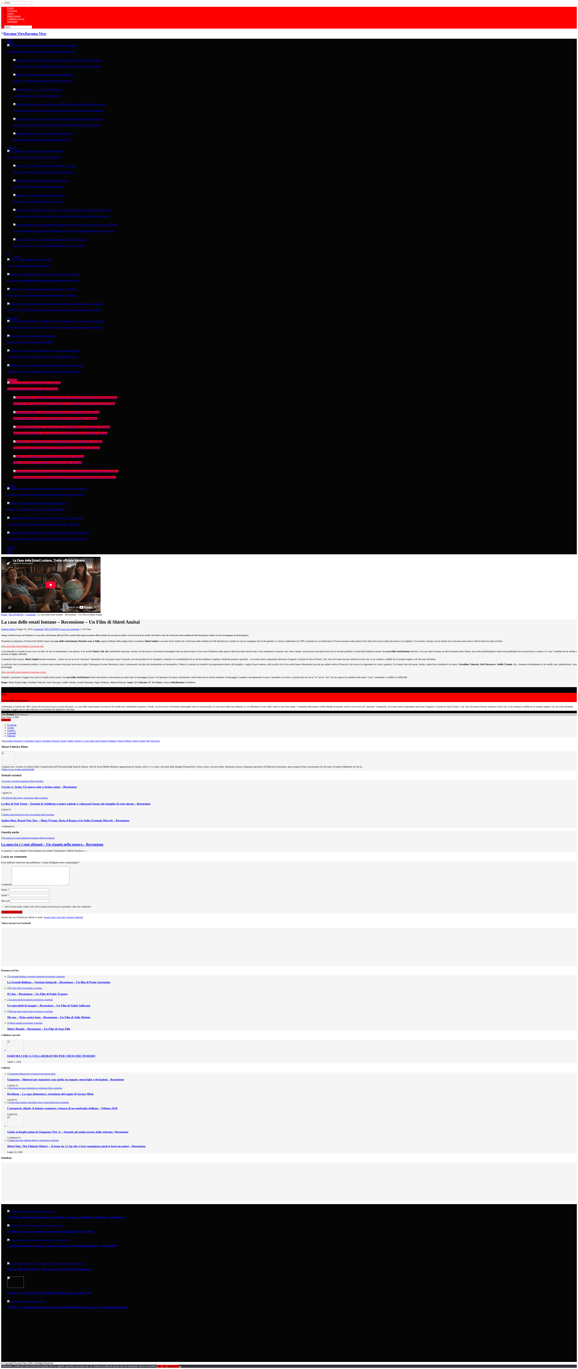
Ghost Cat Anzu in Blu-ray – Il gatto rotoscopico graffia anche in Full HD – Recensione (48, 245)
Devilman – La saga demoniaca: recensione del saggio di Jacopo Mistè (35, 509)
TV (8, 254)
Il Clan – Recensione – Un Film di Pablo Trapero (37, 994)
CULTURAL (11, 486)
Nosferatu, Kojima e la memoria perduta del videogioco (30, 342)
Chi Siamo (12, 10)
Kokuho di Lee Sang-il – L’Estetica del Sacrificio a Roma (36, 95)
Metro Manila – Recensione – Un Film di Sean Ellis (38, 1028)
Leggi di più (173, 1366)
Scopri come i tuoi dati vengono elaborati (63, 917)
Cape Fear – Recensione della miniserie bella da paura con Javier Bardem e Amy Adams (42, 280)
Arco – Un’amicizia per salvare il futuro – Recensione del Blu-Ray (34, 157)
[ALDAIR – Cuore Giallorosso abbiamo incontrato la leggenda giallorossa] (43, 74)
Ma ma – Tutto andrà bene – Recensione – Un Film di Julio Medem (48, 1017)
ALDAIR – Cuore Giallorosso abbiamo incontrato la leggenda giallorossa (42, 81)
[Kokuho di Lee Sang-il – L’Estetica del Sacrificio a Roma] (37, 89)
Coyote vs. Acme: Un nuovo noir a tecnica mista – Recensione (32, 389)
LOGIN (9, 553)
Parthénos (112, 741)
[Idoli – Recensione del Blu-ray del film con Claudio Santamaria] (40, 180)
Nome (5, 889)
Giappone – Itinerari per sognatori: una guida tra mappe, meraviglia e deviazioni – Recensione (45, 494)
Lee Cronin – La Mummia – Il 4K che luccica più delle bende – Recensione (43, 172)
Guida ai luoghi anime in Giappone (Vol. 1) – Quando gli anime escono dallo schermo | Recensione (47, 539)
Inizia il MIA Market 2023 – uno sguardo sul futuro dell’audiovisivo (49, 1269)
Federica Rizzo (8, 629)
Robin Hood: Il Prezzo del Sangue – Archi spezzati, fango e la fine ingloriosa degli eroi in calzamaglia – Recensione (60, 433)
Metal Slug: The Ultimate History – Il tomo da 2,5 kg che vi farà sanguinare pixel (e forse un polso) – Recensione (54, 327)
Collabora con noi (15, 19)
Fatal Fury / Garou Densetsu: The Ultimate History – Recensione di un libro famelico (42, 357)
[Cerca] (2, 3)
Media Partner (14, 16)
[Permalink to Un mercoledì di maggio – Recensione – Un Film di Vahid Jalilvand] (30, 999)
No (164, 1366)
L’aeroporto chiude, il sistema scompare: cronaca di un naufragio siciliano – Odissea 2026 (43, 524)
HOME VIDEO (12, 148)
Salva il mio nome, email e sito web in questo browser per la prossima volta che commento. (48, 906)
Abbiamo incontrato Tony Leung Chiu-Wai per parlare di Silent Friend (41, 140)
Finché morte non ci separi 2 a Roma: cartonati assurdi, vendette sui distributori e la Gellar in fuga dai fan (56, 125)
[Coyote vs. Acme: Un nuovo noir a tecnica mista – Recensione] (34, 382)
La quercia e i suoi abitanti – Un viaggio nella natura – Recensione (52, 844)
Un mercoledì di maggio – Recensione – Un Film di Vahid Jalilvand (48, 1005)
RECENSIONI (12, 380)
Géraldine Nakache (51, 741)
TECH (9, 550)
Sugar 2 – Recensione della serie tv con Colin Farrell (28, 265)
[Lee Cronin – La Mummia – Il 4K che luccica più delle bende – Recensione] (44, 166)
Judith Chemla (74, 741)
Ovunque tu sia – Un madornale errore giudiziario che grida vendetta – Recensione (41, 295)
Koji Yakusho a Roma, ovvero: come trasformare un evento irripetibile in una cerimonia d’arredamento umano (58, 110)
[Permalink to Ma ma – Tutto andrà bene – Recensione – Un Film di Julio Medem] (30, 1011)
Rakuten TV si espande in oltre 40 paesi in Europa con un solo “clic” (49, 1292)
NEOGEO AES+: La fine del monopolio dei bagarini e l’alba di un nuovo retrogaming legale (44, 371)
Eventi (10, 8)
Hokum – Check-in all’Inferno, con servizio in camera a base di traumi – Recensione (47, 462)
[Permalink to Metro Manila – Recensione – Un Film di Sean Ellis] (24, 1023)
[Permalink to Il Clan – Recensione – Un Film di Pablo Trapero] (24, 988)
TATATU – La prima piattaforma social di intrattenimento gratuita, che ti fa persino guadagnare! (67, 1307)
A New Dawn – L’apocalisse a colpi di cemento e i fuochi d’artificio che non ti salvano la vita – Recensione (56, 447)
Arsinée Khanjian (14, 741)
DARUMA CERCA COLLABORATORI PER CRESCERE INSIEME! (51, 1056)
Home (4, 614)
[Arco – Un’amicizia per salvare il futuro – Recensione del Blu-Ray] (35, 151)
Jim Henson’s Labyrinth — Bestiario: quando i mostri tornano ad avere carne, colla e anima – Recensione (56, 66)
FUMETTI (11, 547)
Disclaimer (12, 21)
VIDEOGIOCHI (12, 318)
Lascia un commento (69, 629)
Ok (159, 1366)
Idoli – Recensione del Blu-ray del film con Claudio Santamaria (38, 186)
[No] (180, 1366)
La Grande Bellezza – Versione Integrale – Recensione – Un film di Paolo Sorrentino (58, 982)
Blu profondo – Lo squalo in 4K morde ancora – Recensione (37, 201)
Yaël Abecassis (153, 741)
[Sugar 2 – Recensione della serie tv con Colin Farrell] (29, 259)
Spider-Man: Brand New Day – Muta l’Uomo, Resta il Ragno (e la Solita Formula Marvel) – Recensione (55, 418)
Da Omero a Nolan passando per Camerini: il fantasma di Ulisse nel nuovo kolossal (40, 51)
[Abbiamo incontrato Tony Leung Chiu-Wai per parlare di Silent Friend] (43, 133)
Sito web (5, 901)
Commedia (30, 614)
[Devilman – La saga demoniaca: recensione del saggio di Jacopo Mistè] (37, 503)
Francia (37, 741)
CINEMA (10, 42)
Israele (64, 741)
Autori (10, 13)
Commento (6, 884)
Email (5, 895)
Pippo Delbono (125, 741)
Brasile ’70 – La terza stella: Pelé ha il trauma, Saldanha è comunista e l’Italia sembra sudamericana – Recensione (54, 310)
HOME (9, 40)
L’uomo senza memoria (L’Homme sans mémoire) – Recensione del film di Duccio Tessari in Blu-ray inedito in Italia (61, 216)
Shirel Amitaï (139, 741)
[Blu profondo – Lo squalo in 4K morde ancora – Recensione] (39, 195)
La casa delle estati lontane (94, 741)
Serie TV (16, 257)
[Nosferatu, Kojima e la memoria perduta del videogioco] (31, 336)
